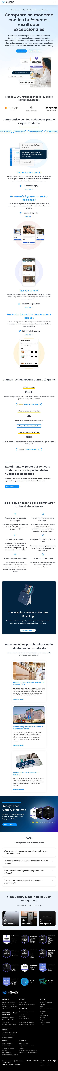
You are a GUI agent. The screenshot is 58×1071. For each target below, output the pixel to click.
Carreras (42, 1004)
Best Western (6, 1046)
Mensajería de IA (24, 1014)
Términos (28, 1060)
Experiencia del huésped (26, 1022)
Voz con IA (22, 1016)
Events (42, 1024)
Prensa (42, 1013)
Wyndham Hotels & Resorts (8, 1049)
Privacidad (35, 1060)
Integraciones (44, 1015)
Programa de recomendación (45, 1021)
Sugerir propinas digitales (27, 1004)
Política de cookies (42, 1063)
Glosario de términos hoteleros (46, 1010)
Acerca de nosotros (46, 1002)
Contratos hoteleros (8, 1035)
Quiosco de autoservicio (9, 1006)
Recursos (42, 1017)
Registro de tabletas (8, 1004)
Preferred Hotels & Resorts (10, 1054)
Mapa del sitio (49, 1063)
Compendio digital (8, 1017)
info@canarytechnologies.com (28, 1052)
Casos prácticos (7, 1043)
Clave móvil (6, 1009)
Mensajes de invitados (9, 1024)
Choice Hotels (6, 1052)
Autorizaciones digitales (9, 1032)
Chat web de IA (24, 1018)
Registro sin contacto (8, 1002)
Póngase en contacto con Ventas (27, 1047)
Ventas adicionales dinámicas (8, 1021)
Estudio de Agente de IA (26, 1011)
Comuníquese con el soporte (28, 1050)
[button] (54, 2)
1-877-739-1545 (24, 1043)
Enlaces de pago (7, 1037)
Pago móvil (22, 1002)
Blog (41, 1006)
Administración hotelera (26, 1024)
